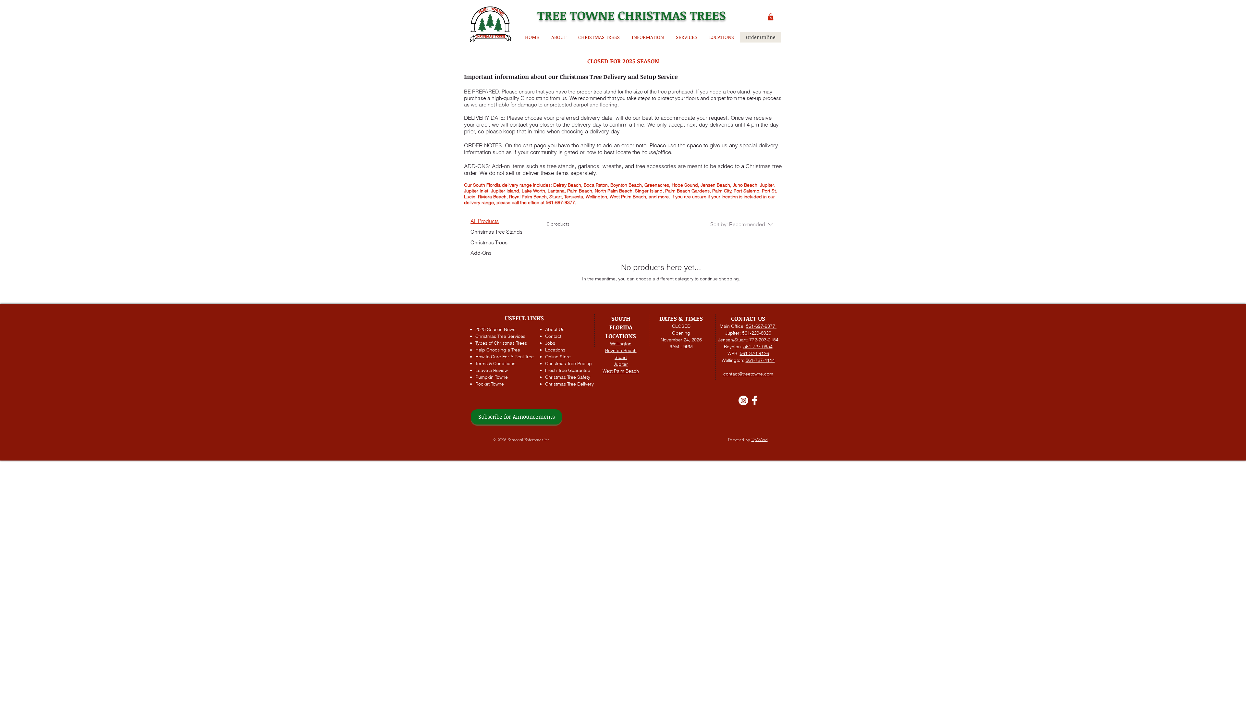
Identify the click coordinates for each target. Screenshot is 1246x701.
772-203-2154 (763, 340)
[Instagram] (743, 400)
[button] (771, 16)
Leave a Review (491, 370)
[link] (794, 33)
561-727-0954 (758, 347)
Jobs (550, 343)
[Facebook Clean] (755, 400)
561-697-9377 (761, 326)
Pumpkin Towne (491, 377)
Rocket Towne (489, 384)
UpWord (759, 439)
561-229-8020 (756, 333)
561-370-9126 (754, 353)
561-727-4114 (760, 360)
